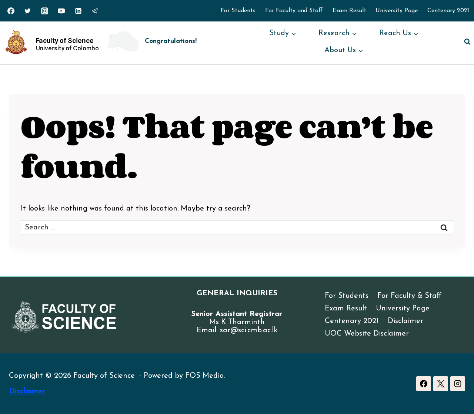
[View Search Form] (467, 41)
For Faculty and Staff (294, 11)
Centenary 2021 (448, 11)
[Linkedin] (78, 11)
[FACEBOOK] (11, 11)
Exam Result (349, 11)
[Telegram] (95, 11)
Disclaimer (405, 321)
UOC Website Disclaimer (367, 333)
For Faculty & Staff (409, 296)
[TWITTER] (28, 11)
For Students (238, 11)
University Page (396, 11)
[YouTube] (61, 11)
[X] (440, 383)
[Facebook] (423, 383)
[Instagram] (44, 11)
